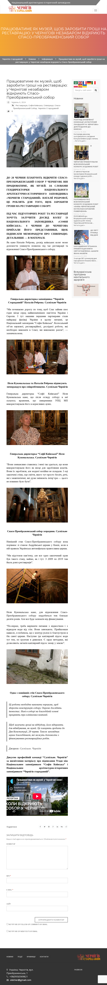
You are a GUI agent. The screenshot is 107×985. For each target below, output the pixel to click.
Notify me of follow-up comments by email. (28, 924)
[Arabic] (76, 82)
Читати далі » (80, 141)
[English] (80, 82)
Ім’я (9, 876)
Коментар (11, 844)
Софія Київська (35, 105)
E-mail (10, 890)
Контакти (44, 957)
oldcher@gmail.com (20, 979)
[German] (89, 82)
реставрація (21, 105)
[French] (85, 82)
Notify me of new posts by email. (23, 931)
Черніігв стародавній (48, 108)
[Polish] (76, 85)
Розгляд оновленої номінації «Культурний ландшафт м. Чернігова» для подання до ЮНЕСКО (86, 124)
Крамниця (31, 957)
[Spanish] (80, 85)
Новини (10, 957)
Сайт (9, 904)
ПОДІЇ (20, 957)
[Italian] (93, 82)
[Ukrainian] (85, 85)
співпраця (49, 105)
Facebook (78, 970)
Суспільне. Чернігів (30, 748)
